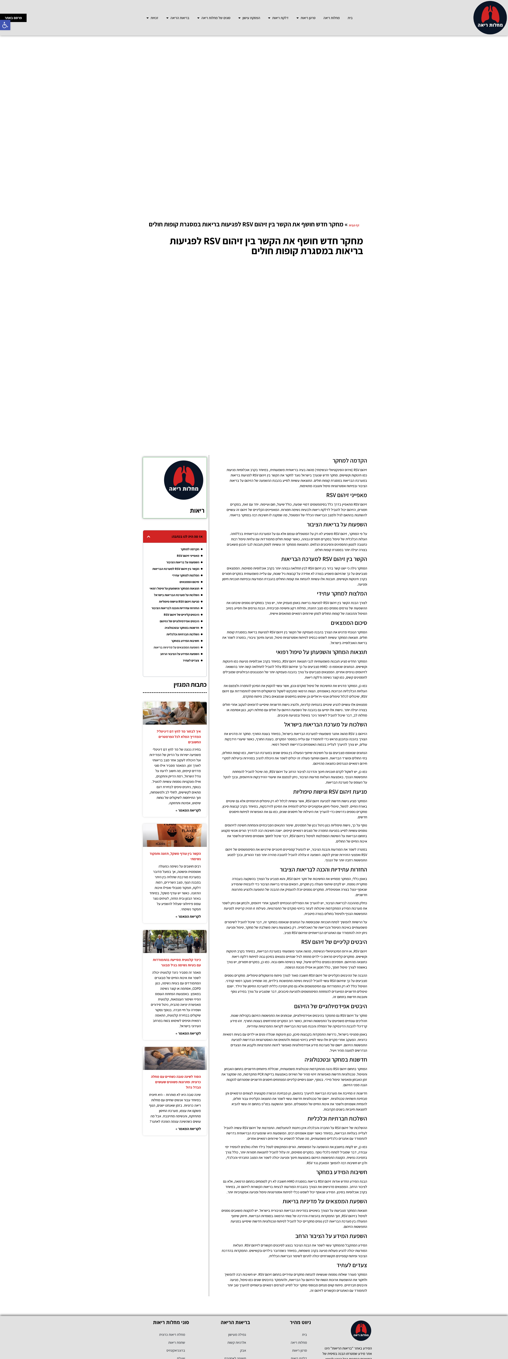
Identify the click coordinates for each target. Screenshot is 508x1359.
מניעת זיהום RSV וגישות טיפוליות (179, 601)
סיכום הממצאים (189, 582)
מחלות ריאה (331, 17)
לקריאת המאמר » (188, 810)
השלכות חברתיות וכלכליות (182, 634)
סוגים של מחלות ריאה (215, 17)
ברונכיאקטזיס (175, 1350)
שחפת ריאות (176, 1342)
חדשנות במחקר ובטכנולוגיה (182, 628)
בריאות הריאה (179, 17)
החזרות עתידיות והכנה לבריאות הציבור (175, 608)
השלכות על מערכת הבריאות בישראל (176, 595)
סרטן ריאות (308, 17)
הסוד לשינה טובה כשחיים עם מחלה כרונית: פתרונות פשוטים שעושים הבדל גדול (176, 1082)
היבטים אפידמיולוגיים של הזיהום (179, 621)
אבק (243, 1350)
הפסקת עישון (251, 17)
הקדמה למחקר (190, 549)
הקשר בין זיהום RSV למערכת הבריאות (175, 569)
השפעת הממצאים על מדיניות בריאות (176, 647)
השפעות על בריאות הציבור (182, 562)
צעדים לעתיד (191, 660)
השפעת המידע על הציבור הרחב (179, 654)
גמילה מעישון (237, 1334)
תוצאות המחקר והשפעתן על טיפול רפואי (174, 588)
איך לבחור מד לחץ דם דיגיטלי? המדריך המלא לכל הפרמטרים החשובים (179, 736)
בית (350, 17)
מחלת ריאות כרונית (172, 1334)
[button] (5, 25)
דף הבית (354, 225)
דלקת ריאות (280, 17)
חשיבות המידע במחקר (185, 641)
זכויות (154, 17)
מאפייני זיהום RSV (188, 556)
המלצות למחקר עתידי (185, 575)
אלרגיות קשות (236, 1342)
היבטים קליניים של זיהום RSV (181, 615)
